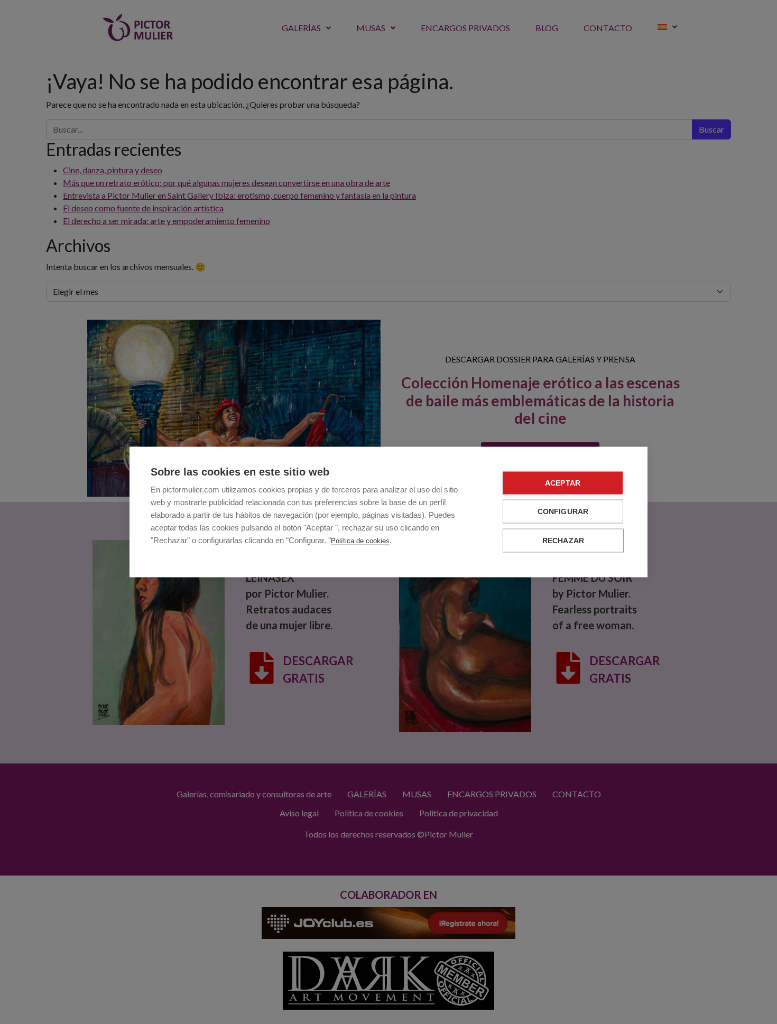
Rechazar (563, 541)
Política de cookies (360, 541)
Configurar (563, 512)
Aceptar (562, 483)
